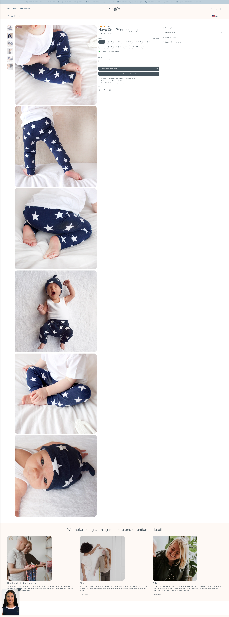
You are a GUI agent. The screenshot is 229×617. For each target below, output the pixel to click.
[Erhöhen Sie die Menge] (108, 61)
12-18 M (128, 42)
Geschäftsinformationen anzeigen (113, 83)
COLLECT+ (79, 2)
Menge (100, 57)
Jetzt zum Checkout (129, 74)
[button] (10, 602)
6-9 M (110, 42)
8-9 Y (127, 47)
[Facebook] (8, 16)
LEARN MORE (50, 2)
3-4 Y (102, 47)
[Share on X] (104, 90)
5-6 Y (110, 47)
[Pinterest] (19, 16)
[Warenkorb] (216, 8)
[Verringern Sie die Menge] (100, 61)
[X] (12, 16)
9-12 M (118, 42)
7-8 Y (118, 47)
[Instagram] (15, 16)
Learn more (84, 594)
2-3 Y (147, 42)
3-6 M (102, 42)
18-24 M (138, 42)
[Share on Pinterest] (110, 90)
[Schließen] (19, 589)
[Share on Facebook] (99, 90)
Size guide (156, 38)
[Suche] (212, 8)
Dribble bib (137, 47)
